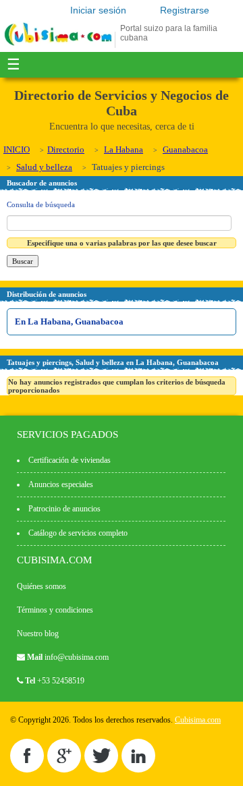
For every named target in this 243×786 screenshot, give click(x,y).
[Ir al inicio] (58, 45)
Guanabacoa (185, 149)
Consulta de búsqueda (41, 204)
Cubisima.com (198, 720)
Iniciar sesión (98, 10)
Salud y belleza (44, 167)
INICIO (16, 149)
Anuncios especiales (60, 484)
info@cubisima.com (77, 657)
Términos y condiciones (55, 610)
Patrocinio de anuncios (64, 508)
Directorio (65, 149)
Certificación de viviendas (69, 460)
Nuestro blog (38, 633)
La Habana (123, 149)
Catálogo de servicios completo (78, 533)
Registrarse (184, 10)
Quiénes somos (41, 586)
